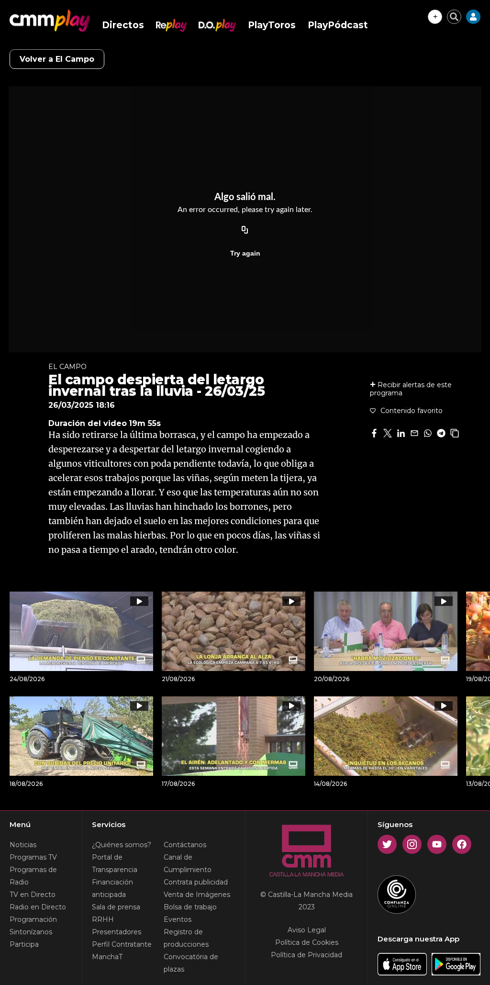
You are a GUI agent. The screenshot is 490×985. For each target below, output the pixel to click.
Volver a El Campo (57, 59)
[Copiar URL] (245, 230)
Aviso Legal (307, 930)
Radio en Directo (38, 907)
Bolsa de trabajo (190, 907)
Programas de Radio (33, 875)
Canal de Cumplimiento (188, 863)
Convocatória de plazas (191, 963)
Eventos (177, 919)
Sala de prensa (116, 907)
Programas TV (33, 857)
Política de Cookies (306, 942)
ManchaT (107, 956)
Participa (24, 944)
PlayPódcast (338, 25)
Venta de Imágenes (197, 894)
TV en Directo (33, 894)
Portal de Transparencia (114, 863)
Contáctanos (185, 844)
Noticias (23, 844)
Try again (245, 253)
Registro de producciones (186, 938)
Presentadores (116, 932)
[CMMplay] (50, 21)
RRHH (103, 919)
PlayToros (272, 25)
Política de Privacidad (306, 955)
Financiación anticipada (112, 888)
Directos (123, 25)
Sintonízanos (31, 932)
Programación (33, 919)
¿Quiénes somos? (121, 844)
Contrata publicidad (196, 882)
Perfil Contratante (122, 944)
